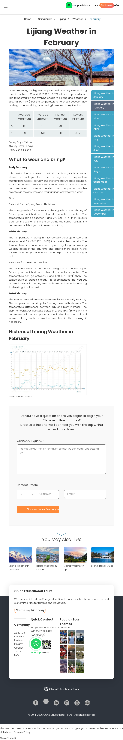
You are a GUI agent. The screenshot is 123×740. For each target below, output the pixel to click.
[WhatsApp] (36, 643)
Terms (17, 651)
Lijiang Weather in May (103, 137)
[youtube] (77, 702)
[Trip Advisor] (87, 702)
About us (19, 633)
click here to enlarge (21, 396)
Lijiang (62, 19)
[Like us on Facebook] (35, 702)
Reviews (19, 640)
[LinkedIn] (56, 702)
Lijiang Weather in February (103, 105)
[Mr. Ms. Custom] (25, 494)
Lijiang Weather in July (103, 158)
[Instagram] (66, 702)
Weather (77, 19)
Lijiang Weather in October (103, 190)
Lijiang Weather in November (103, 201)
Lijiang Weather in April (103, 127)
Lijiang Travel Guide (102, 566)
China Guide (45, 19)
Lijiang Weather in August (103, 169)
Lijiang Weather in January (103, 95)
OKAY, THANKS (8, 738)
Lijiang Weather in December (103, 211)
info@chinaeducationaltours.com (50, 627)
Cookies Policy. (22, 732)
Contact (19, 636)
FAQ (16, 655)
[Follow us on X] (46, 701)
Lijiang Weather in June (103, 148)
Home (27, 19)
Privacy (18, 644)
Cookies (19, 647)
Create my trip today (30, 610)
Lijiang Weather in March (103, 116)
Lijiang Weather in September (103, 180)
